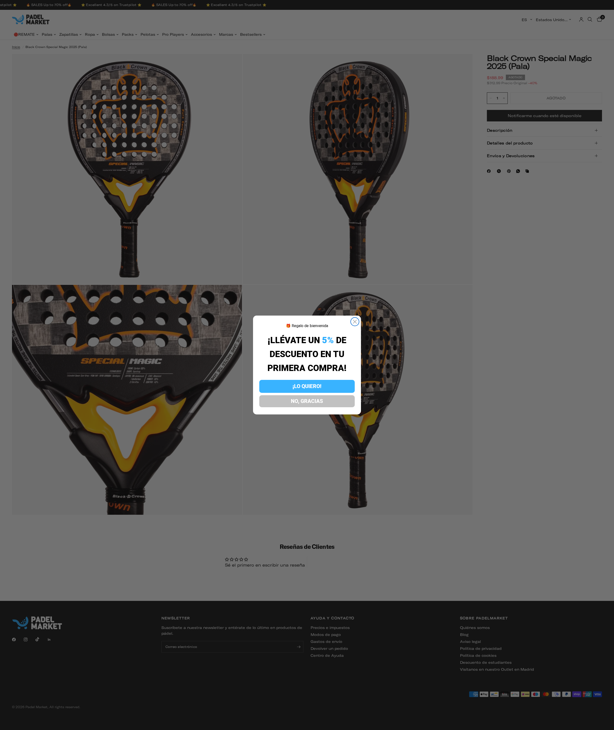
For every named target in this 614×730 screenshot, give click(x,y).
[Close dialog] (355, 321)
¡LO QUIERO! (307, 386)
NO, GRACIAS (307, 401)
